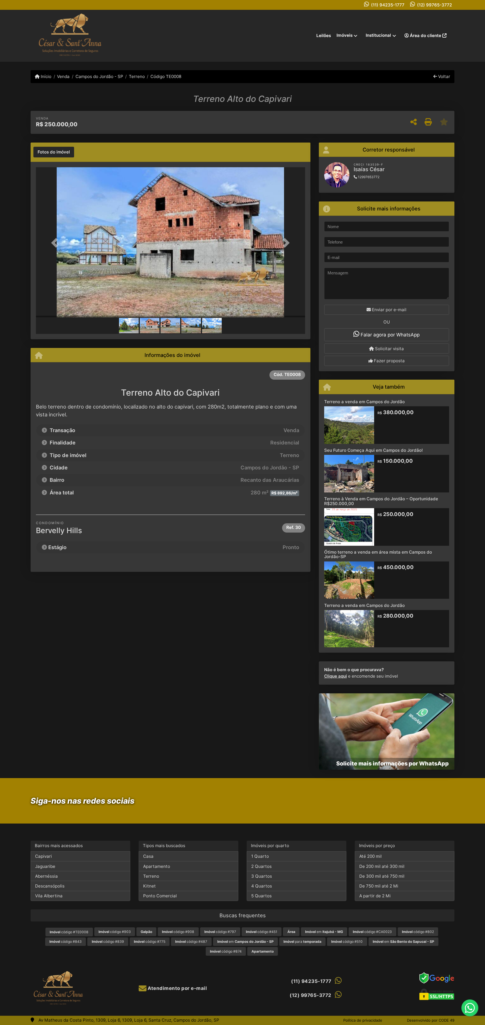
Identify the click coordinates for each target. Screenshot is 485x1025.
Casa (148, 856)
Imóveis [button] (345, 35)
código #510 (347, 941)
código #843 (65, 941)
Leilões (323, 35)
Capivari (43, 856)
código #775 (149, 941)
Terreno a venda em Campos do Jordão (364, 401)
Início (45, 76)
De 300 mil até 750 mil (381, 876)
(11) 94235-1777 (387, 5)
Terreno (137, 76)
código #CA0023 (372, 932)
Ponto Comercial (160, 895)
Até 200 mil (370, 856)
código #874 (226, 951)
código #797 (220, 932)
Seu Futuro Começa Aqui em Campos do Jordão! (373, 450)
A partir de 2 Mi (375, 895)
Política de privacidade (362, 1020)
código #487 (191, 941)
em (324, 932)
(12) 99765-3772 (434, 5)
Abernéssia (46, 876)
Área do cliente (425, 35)
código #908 (178, 932)
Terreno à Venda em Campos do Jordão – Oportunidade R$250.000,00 (381, 501)
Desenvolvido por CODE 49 (430, 1020)
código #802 (418, 932)
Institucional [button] (378, 35)
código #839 (108, 941)
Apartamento (156, 866)
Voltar (443, 76)
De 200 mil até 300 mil (381, 866)
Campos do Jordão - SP (99, 76)
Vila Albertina (49, 895)
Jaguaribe (45, 866)
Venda (63, 76)
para (302, 941)
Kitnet (149, 886)
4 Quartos (261, 886)
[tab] (53, 152)
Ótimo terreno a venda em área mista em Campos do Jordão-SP (378, 554)
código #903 (115, 932)
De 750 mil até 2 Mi (378, 886)
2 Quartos (261, 866)
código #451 (261, 932)
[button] (56, 243)
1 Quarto (260, 856)
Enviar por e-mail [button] (388, 309)
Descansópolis (50, 886)
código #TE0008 (69, 932)
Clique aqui (335, 676)
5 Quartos (261, 895)
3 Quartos (261, 876)
